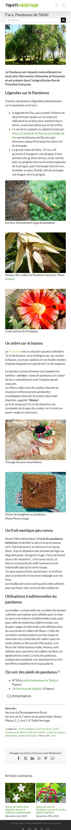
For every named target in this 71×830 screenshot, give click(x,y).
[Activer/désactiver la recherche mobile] (57, 5)
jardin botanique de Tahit (39, 680)
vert (53, 735)
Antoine (10, 279)
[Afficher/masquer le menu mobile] (64, 5)
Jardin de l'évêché (36, 732)
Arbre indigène (26, 728)
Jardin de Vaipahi (27, 735)
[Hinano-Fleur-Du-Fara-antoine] (35, 234)
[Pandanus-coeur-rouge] (35, 290)
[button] (7, 800)
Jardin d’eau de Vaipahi (26, 688)
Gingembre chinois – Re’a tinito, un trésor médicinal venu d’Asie (50, 809)
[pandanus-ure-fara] (35, 182)
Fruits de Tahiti (43, 728)
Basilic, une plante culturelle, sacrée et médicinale (15, 809)
